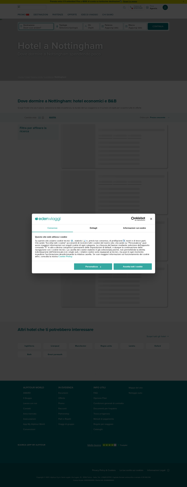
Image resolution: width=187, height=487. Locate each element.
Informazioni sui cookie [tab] (134, 228)
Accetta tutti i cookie (133, 266)
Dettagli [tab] (93, 228)
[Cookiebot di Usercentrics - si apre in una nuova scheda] (133, 219)
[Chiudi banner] (151, 219)
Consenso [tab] (52, 228)
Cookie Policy (65, 256)
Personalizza (91, 266)
